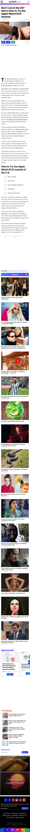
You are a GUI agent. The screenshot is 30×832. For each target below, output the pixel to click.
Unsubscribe (14, 813)
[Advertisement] (15, 62)
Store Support (10, 817)
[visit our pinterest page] (13, 799)
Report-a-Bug (19, 817)
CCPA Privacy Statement (18, 822)
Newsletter (15, 815)
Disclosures (15, 825)
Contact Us (6, 813)
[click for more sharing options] (13, 42)
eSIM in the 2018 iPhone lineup (18, 119)
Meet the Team (7, 815)
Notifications (22, 813)
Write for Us (23, 815)
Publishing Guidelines (21, 824)
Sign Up (25, 752)
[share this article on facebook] (3, 42)
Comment (19, 274)
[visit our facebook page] (5, 799)
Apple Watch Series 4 (5, 5)
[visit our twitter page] (9, 799)
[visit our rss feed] (24, 799)
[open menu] (2, 1)
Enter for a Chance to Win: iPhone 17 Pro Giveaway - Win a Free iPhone (15, 3)
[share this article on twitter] (8, 42)
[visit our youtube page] (20, 799)
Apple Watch (13, 5)
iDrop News (11, 827)
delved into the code (22, 129)
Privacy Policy (9, 822)
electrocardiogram (6, 85)
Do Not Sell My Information (10, 824)
